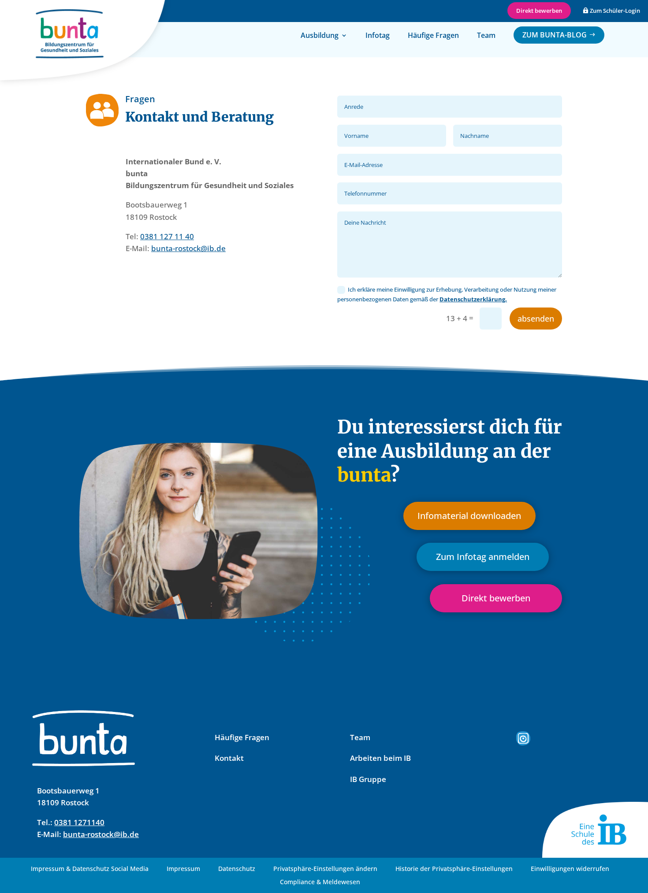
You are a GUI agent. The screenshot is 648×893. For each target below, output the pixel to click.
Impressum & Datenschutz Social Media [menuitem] (90, 869)
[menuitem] (559, 35)
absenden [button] (536, 318)
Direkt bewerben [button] (539, 11)
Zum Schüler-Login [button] (615, 11)
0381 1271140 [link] (79, 822)
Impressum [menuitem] (183, 869)
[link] (523, 738)
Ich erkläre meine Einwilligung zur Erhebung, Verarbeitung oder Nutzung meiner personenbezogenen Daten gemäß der (446, 294)
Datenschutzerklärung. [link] (473, 299)
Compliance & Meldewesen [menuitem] (320, 882)
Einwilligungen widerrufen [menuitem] (570, 869)
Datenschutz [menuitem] (236, 869)
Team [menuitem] (486, 36)
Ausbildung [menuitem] (320, 36)
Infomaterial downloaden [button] (469, 516)
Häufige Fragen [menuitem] (433, 36)
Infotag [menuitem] (377, 36)
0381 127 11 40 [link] (167, 236)
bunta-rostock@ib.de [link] (188, 248)
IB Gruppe (368, 779)
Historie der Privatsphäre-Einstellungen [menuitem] (454, 869)
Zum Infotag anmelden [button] (482, 557)
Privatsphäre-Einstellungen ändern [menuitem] (325, 869)
